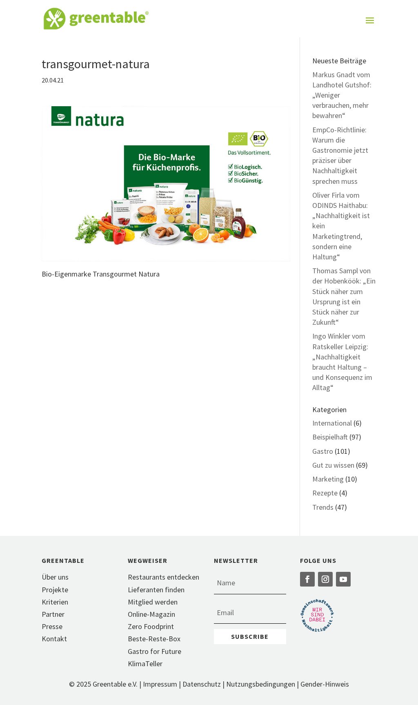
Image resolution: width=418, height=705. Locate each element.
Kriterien (55, 602)
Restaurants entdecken (163, 577)
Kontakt (54, 638)
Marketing (328, 479)
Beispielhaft (330, 437)
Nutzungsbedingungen (260, 684)
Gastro (322, 451)
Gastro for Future (154, 651)
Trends (323, 507)
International (332, 423)
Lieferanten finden (156, 589)
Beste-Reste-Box (154, 638)
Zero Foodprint (151, 626)
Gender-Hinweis (324, 684)
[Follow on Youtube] (343, 579)
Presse (52, 626)
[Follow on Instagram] (325, 579)
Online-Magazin (151, 614)
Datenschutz (201, 684)
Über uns (55, 577)
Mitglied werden (153, 602)
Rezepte (325, 493)
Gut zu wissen (333, 465)
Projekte (55, 589)
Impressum (160, 684)
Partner (53, 614)
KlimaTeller (145, 663)
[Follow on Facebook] (307, 579)
